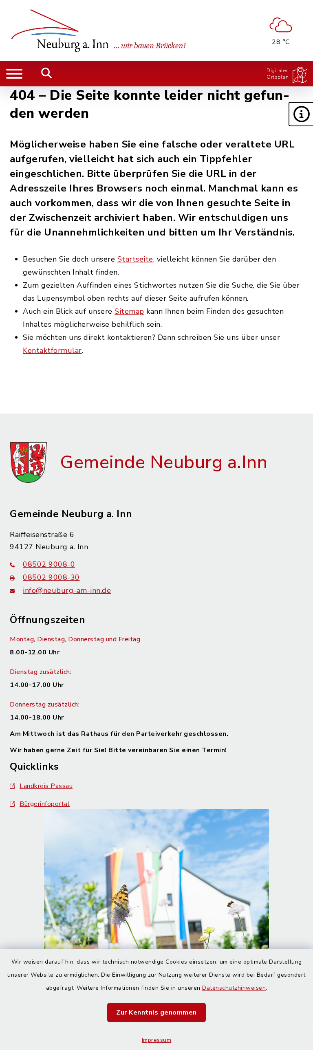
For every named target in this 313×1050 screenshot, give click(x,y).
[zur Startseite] (101, 30)
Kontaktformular (52, 350)
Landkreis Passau (46, 785)
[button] (301, 114)
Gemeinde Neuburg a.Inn (163, 462)
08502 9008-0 (49, 564)
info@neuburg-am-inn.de (67, 590)
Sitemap (129, 311)
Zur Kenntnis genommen (156, 1012)
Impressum (157, 1040)
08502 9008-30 (51, 577)
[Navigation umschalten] (14, 74)
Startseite (135, 259)
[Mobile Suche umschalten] (46, 73)
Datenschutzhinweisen (234, 988)
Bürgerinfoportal (45, 803)
